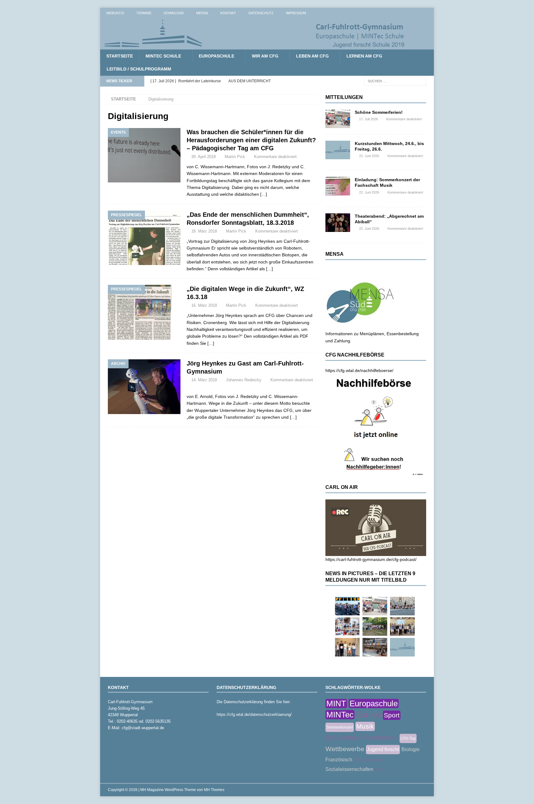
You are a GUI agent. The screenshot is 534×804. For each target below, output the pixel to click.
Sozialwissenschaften (349, 769)
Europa (368, 714)
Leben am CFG (312, 55)
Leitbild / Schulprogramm (139, 68)
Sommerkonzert (339, 727)
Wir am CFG (265, 55)
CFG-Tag (408, 738)
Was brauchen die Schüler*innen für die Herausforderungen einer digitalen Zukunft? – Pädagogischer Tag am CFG (251, 140)
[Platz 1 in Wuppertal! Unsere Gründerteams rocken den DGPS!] (347, 647)
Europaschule (216, 55)
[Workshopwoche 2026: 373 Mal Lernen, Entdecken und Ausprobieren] (347, 626)
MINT (336, 703)
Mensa (202, 13)
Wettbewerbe (344, 748)
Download (174, 13)
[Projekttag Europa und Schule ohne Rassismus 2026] (374, 647)
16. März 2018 (204, 305)
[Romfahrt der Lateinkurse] (402, 606)
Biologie (410, 749)
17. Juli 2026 (368, 119)
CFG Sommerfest (368, 760)
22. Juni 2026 (369, 156)
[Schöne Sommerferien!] (337, 118)
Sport (392, 715)
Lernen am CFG (364, 55)
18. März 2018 (204, 231)
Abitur (380, 770)
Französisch (338, 759)
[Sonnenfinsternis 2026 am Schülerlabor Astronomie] (347, 606)
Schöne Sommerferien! (379, 112)
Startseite (119, 55)
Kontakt (228, 13)
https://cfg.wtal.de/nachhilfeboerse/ (359, 370)
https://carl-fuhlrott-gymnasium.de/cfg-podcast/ (371, 559)
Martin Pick (235, 156)
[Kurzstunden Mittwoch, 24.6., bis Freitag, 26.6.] (337, 150)
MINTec (340, 714)
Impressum (296, 13)
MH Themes (214, 790)
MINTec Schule (163, 55)
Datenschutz (260, 13)
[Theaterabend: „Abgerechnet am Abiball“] (337, 222)
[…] (263, 194)
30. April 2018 (203, 156)
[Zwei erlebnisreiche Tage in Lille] (374, 626)
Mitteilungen (344, 97)
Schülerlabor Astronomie (361, 737)
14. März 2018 (204, 380)
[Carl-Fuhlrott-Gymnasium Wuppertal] (254, 46)
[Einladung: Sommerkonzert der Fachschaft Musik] (337, 186)
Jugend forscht (383, 749)
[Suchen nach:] (395, 80)
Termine (143, 13)
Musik (365, 726)
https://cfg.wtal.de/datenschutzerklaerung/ (254, 714)
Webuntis (115, 13)
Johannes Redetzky (243, 380)
